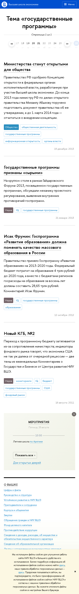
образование (13, 307)
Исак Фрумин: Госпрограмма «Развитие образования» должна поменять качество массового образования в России (35, 244)
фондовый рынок (15, 395)
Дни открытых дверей (27, 462)
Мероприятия (38, 422)
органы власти (52, 141)
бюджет (47, 381)
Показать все (24, 455)
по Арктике (36, 441)
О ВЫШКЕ (11, 485)
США (47, 388)
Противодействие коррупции (20, 530)
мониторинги (23, 381)
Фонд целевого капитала (18, 525)
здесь (62, 565)
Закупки (8, 515)
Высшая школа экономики (23, 4)
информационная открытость (22, 141)
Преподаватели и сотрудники (20, 505)
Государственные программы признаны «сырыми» (31, 170)
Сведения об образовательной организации (29, 544)
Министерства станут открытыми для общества (36, 66)
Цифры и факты (12, 490)
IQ (17, 210)
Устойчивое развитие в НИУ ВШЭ (22, 500)
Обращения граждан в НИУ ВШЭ (22, 520)
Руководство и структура (17, 495)
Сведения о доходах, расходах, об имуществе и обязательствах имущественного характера (30, 537)
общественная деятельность (39, 127)
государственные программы (22, 134)
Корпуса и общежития (16, 510)
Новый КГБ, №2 (19, 333)
